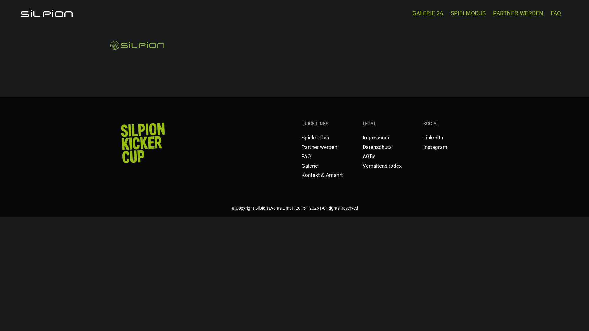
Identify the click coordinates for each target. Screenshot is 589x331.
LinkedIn (433, 138)
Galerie (310, 166)
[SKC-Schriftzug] (142, 122)
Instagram (435, 147)
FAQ (306, 156)
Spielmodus (315, 138)
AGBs (369, 156)
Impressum (376, 138)
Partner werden (319, 147)
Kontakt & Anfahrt (322, 175)
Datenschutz (377, 147)
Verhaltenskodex (382, 166)
